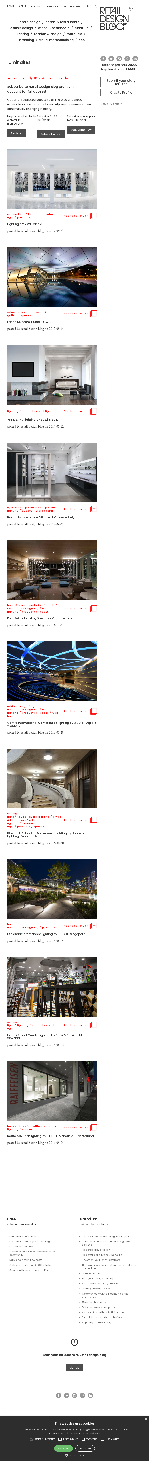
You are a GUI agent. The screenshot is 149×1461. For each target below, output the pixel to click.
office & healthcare (54, 28)
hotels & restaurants (62, 22)
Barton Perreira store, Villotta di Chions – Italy (40, 517)
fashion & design (47, 34)
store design (30, 22)
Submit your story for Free (121, 82)
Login (10, 6)
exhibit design (21, 28)
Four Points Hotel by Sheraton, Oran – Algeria (40, 618)
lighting (23, 34)
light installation (22, 708)
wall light (45, 411)
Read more (94, 1433)
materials (74, 34)
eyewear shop (17, 507)
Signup (23, 6)
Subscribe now (51, 134)
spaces (26, 315)
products (23, 217)
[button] (31, 1439)
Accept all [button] (64, 1448)
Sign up (74, 1368)
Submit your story (55, 6)
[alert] (74, 1438)
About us (35, 6)
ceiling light (16, 214)
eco (82, 40)
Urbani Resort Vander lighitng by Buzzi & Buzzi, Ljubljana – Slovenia (49, 1036)
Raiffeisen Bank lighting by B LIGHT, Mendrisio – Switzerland (50, 1136)
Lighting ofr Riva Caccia (24, 224)
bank (10, 1126)
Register (17, 133)
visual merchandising (56, 40)
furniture (82, 28)
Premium (75, 6)
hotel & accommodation (25, 605)
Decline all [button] (85, 1448)
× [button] (145, 1419)
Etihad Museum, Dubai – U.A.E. (29, 322)
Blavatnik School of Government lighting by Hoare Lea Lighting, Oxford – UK (46, 834)
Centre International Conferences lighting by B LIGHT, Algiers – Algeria (51, 724)
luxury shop (38, 507)
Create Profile (121, 92)
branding (26, 40)
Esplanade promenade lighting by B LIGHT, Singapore (46, 934)
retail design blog (32, 231)
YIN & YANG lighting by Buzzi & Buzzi (33, 420)
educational (26, 816)
